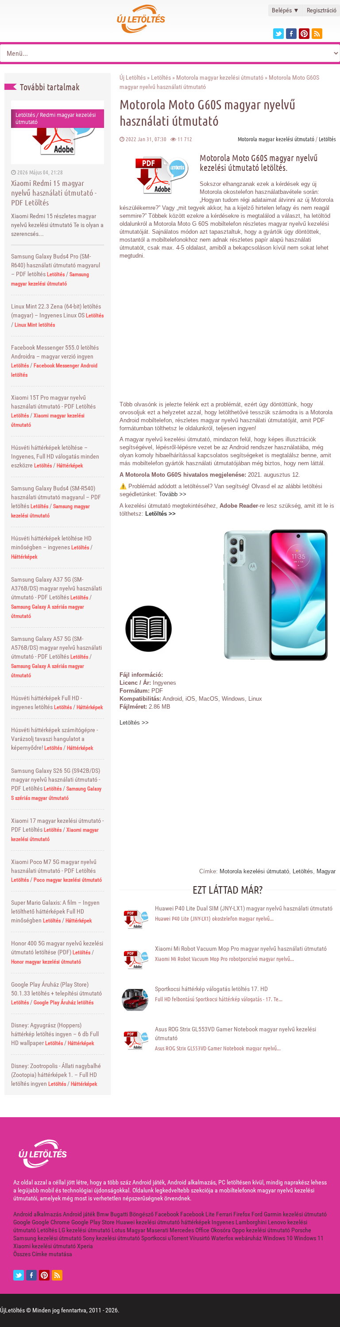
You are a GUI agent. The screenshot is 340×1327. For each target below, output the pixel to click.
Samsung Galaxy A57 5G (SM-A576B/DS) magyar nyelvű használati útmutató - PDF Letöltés (56, 647)
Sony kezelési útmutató (111, 1238)
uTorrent (178, 1238)
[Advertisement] (228, 325)
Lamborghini (251, 1222)
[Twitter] (278, 33)
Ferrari (224, 1214)
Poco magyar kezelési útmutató (68, 880)
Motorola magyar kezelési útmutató (219, 77)
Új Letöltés (133, 77)
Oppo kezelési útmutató (261, 1230)
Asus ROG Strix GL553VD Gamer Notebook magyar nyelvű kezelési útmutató (235, 1034)
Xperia (85, 1246)
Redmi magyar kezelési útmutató (55, 118)
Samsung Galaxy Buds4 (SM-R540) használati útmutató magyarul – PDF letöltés (56, 497)
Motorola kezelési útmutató (254, 871)
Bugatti (119, 1214)
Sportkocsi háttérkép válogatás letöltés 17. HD (211, 988)
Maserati (157, 1230)
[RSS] (57, 1275)
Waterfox (222, 1238)
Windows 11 (309, 1238)
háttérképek (195, 1222)
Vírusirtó (199, 1238)
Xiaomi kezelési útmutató (44, 1246)
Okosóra (221, 1230)
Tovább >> (172, 494)
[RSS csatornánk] (317, 33)
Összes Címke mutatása (42, 1254)
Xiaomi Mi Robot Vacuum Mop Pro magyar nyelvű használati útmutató (241, 948)
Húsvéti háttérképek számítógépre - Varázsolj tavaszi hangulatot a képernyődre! (54, 738)
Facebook (167, 1214)
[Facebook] (291, 33)
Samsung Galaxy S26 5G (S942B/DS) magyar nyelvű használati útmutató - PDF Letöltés (55, 779)
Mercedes (182, 1230)
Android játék (79, 1214)
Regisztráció (321, 10)
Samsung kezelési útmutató (47, 1238)
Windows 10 (278, 1238)
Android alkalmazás (37, 1214)
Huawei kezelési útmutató (148, 1222)
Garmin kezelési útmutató (295, 1214)
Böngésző (141, 1214)
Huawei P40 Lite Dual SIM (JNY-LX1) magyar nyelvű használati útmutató (243, 908)
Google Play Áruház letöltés (63, 1002)
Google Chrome (51, 1222)
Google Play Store (93, 1222)
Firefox (241, 1214)
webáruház (248, 1238)
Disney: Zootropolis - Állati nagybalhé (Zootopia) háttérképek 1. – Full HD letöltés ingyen (56, 1074)
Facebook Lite (197, 1214)
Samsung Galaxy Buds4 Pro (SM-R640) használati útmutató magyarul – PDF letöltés (55, 265)
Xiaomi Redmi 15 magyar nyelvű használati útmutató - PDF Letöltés (54, 192)
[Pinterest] (304, 33)
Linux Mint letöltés (35, 325)
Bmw (103, 1214)
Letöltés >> (160, 513)
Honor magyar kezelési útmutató (46, 962)
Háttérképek (70, 466)
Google (22, 1222)
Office (202, 1230)
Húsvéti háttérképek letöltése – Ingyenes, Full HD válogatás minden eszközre (55, 456)
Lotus (118, 1230)
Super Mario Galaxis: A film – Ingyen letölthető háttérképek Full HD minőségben (55, 911)
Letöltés (25, 115)
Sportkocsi (153, 1238)
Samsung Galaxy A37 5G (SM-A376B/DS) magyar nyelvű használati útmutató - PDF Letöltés (56, 588)
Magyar (326, 871)
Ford (257, 1214)
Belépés (285, 10)
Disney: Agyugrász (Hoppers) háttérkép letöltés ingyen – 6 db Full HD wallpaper (55, 1034)
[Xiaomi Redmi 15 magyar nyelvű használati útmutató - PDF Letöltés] (57, 132)
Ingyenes (223, 1222)
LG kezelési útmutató (84, 1230)
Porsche (301, 1230)
